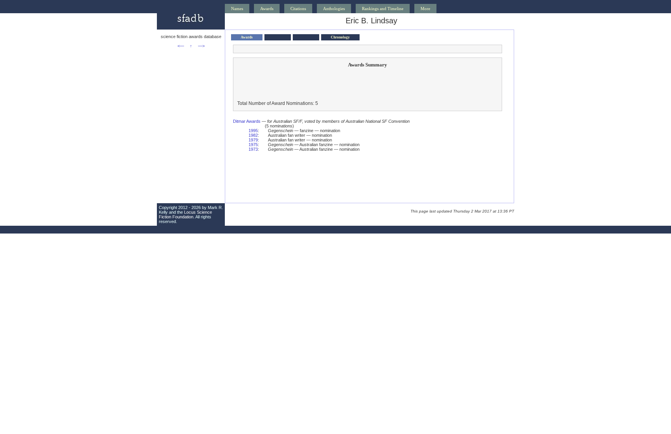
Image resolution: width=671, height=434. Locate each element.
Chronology (340, 37)
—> (201, 46)
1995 (253, 130)
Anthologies (334, 8)
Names (237, 8)
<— (180, 46)
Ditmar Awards (247, 121)
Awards (266, 8)
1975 (253, 144)
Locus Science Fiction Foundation (185, 214)
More (425, 8)
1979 (253, 140)
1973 (253, 149)
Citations (298, 8)
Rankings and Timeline (382, 8)
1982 (253, 135)
